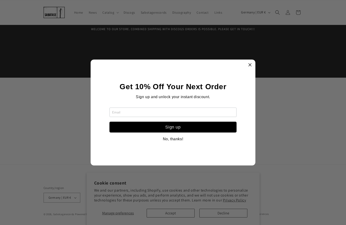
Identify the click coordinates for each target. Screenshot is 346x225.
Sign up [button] (173, 127)
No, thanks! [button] (173, 139)
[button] (250, 65)
